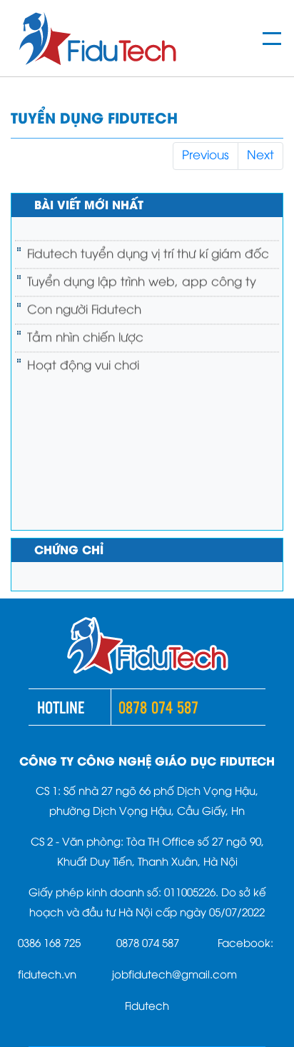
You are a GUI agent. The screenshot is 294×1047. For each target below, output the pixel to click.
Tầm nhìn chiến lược (85, 332)
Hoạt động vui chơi (83, 360)
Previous (205, 155)
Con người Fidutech (84, 304)
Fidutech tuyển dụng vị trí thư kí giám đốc (148, 248)
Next (260, 155)
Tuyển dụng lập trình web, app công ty (141, 276)
